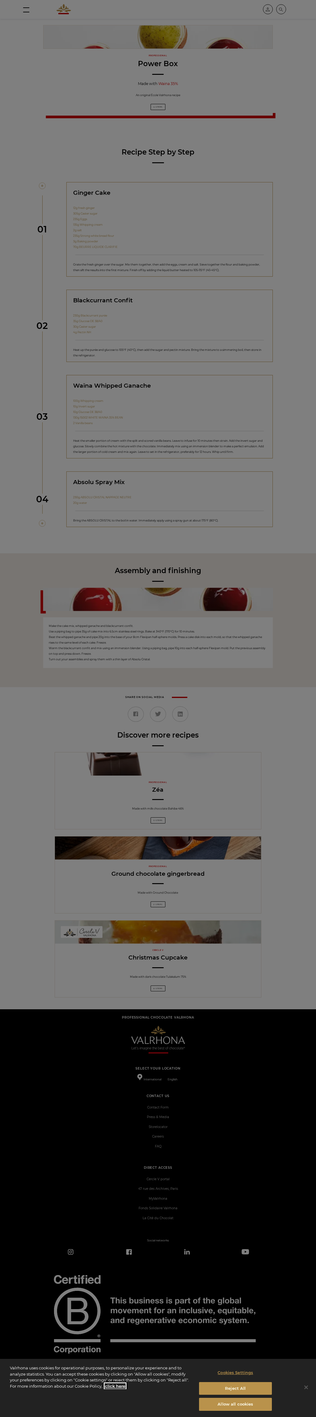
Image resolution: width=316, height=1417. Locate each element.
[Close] (306, 1387)
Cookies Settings (235, 1372)
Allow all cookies (235, 1404)
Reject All (235, 1388)
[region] (158, 1388)
